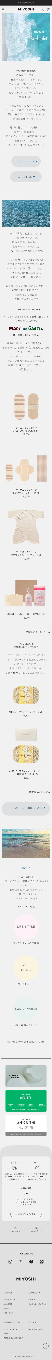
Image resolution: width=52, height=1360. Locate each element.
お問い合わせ (8, 1313)
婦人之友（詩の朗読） (36, 1329)
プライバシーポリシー (11, 1329)
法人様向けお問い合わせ (37, 1304)
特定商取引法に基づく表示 (13, 1338)
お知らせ (6, 1308)
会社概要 (31, 1299)
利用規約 (6, 1334)
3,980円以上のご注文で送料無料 (26, 3)
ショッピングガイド (10, 1299)
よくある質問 (8, 1304)
